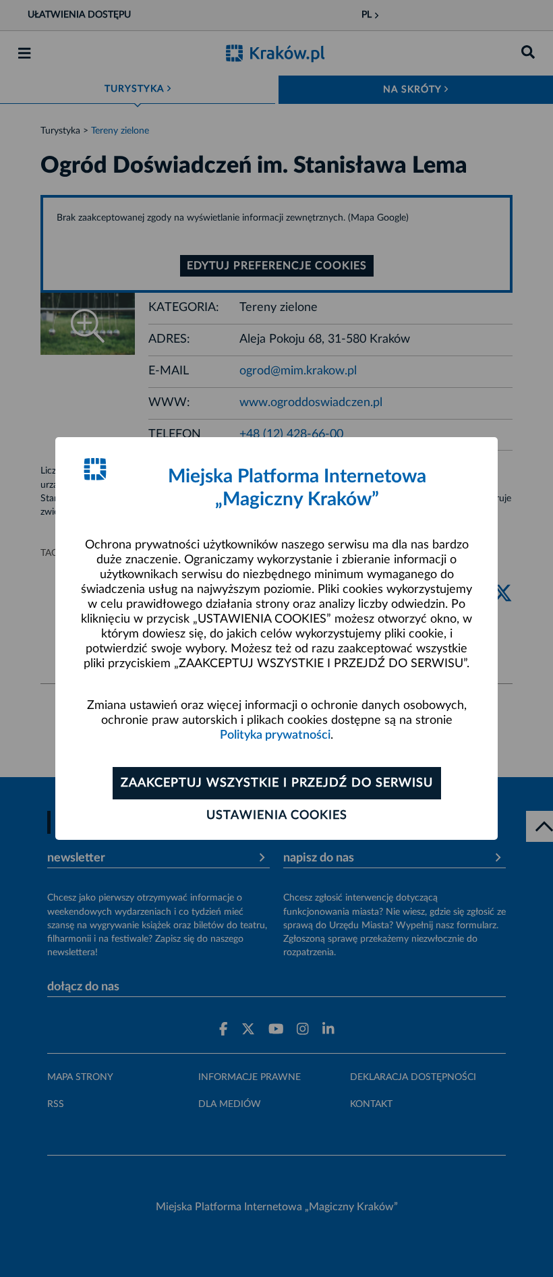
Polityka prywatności (275, 735)
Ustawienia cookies (276, 816)
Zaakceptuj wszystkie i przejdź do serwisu (277, 783)
